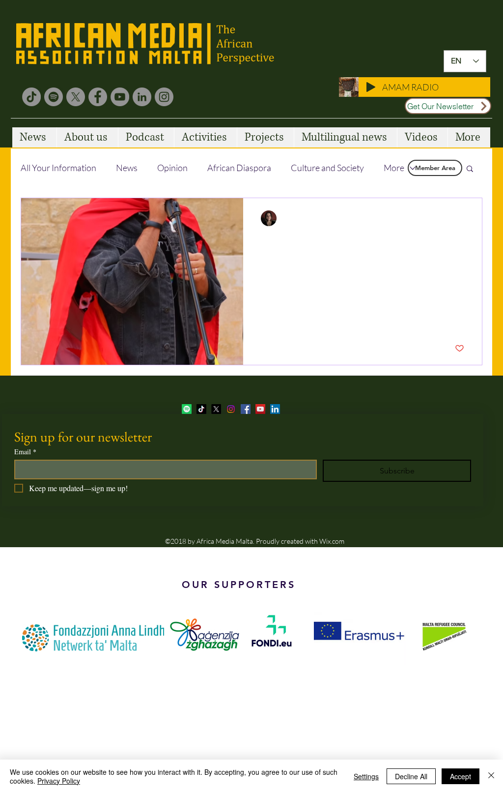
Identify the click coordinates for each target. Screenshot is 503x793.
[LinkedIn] (142, 97)
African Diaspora (239, 167)
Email (25, 451)
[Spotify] (53, 97)
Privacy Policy (58, 781)
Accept (460, 776)
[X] (75, 97)
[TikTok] (31, 97)
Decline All (411, 776)
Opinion (172, 167)
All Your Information (58, 167)
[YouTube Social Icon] (260, 409)
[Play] (370, 87)
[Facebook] (97, 97)
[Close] (491, 776)
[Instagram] (164, 97)
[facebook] (246, 409)
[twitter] (216, 409)
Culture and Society (327, 167)
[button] (470, 169)
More (394, 167)
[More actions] (463, 218)
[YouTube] (120, 97)
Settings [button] (366, 776)
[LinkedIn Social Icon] (275, 409)
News (127, 167)
